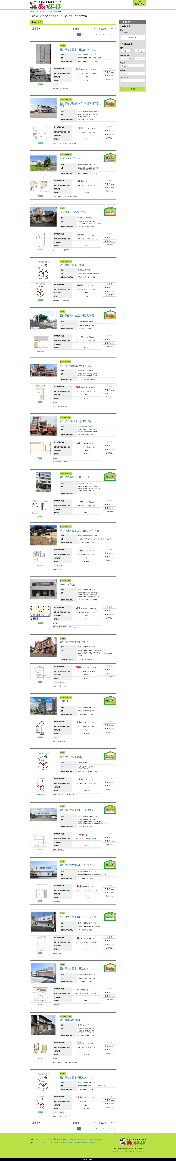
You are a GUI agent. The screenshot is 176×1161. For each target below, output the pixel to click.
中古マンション (39, 1143)
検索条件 (52, 11)
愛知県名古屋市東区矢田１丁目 (77, 642)
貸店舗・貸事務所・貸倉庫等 (65, 1139)
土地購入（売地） (67, 1143)
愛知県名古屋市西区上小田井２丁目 (79, 810)
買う (32, 1143)
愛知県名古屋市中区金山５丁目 (77, 968)
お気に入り (110, 72)
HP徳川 (64, 701)
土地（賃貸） (80, 1139)
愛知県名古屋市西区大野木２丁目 (78, 865)
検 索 (133, 89)
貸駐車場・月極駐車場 (94, 1139)
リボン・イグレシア (71, 158)
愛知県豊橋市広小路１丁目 (74, 477)
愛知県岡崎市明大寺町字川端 (75, 365)
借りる (32, 1139)
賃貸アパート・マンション (44, 1139)
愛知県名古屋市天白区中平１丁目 (78, 916)
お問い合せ (110, 75)
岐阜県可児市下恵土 (71, 756)
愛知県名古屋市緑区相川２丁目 (77, 1077)
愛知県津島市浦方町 (71, 1020)
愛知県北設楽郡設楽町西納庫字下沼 (79, 530)
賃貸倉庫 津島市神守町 (73, 211)
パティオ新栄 (67, 584)
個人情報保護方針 (128, 1152)
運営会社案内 (141, 1152)
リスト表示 (37, 22)
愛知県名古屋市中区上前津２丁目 (78, 49)
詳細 (110, 68)
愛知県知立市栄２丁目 (72, 265)
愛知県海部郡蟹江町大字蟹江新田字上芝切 (80, 105)
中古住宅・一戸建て (53, 1143)
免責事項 (116, 1152)
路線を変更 (132, 37)
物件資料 (110, 79)
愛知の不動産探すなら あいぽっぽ (39, 11)
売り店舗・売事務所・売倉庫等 (85, 1143)
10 (111, 35)
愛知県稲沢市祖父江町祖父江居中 (78, 315)
